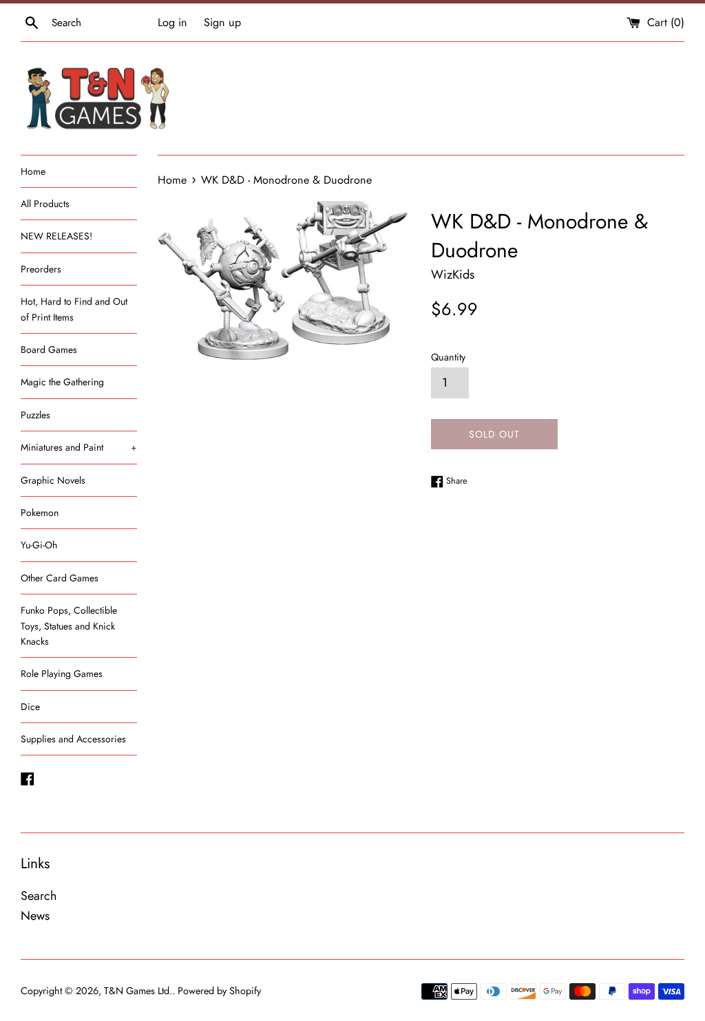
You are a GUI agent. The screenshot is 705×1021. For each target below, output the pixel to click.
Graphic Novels (53, 480)
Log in (172, 22)
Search (38, 896)
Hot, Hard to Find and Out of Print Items (74, 308)
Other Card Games (59, 578)
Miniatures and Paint (79, 447)
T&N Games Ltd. (138, 991)
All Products (45, 204)
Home (33, 171)
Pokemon (40, 512)
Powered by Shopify (219, 991)
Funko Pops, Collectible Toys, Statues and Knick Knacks (69, 625)
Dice (30, 706)
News (35, 916)
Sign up (222, 22)
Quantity (448, 357)
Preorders (41, 269)
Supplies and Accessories (73, 739)
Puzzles (35, 415)
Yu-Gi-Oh (39, 545)
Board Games (49, 349)
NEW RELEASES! (56, 236)
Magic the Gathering (62, 382)
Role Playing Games (62, 673)
